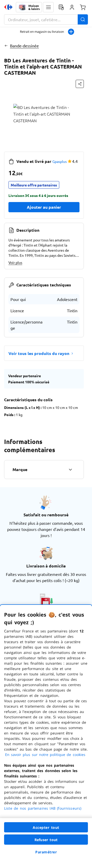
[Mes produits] (61, 7)
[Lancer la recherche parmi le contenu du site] (83, 19)
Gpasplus (59, 161)
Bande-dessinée (24, 45)
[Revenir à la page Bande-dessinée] (6, 45)
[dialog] (46, 732)
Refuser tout (45, 839)
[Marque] (70, 469)
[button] (48, 7)
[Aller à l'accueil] (8, 7)
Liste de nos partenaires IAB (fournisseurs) (42, 808)
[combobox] (46, 19)
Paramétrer (46, 852)
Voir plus (15, 262)
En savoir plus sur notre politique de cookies (45, 754)
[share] (80, 84)
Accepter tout (46, 827)
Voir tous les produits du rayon (38, 353)
